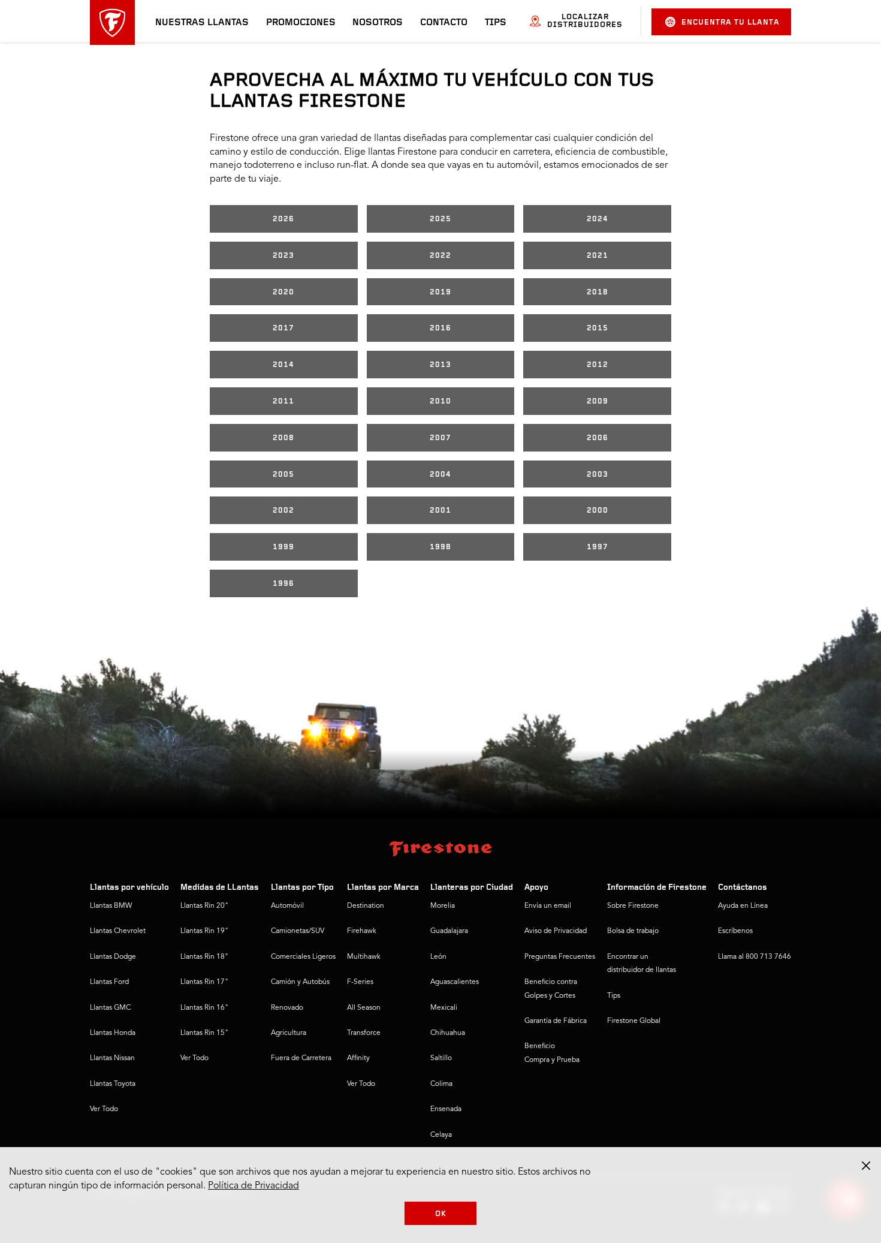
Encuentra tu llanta (730, 22)
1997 (597, 547)
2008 (283, 438)
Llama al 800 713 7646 (754, 957)
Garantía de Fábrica (555, 1021)
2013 (440, 365)
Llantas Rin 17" (204, 982)
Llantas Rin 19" (204, 931)
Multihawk (364, 957)
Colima (441, 1084)
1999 (283, 547)
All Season (364, 1008)
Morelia (442, 906)
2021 (597, 256)
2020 (283, 292)
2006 (597, 438)
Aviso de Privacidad (555, 931)
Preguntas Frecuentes (559, 957)
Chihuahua (447, 1033)
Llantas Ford (109, 982)
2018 (597, 292)
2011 (283, 401)
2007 (440, 438)
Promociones (301, 23)
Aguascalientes (454, 982)
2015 (597, 328)
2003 (597, 474)
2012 (597, 365)
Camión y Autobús (300, 982)
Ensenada (445, 1109)
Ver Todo (104, 1109)
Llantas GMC (110, 1008)
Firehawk (361, 931)
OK (440, 1214)
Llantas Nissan (112, 1058)
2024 (597, 219)
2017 (283, 328)
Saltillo (441, 1058)
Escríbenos (735, 931)
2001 (440, 510)
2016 (440, 328)
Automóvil (287, 906)
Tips (495, 23)
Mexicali (443, 1008)
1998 (440, 547)
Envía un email (547, 906)
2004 (440, 474)
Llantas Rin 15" (204, 1033)
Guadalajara (449, 931)
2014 (283, 365)
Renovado (287, 1008)
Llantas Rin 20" (204, 906)
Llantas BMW (111, 906)
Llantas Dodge (113, 957)
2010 (440, 401)
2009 (597, 401)
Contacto (443, 23)
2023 (283, 256)
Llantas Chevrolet (118, 931)
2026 (283, 219)
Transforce (364, 1033)
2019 (440, 292)
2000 (597, 510)
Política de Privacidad (253, 1186)
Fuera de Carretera (301, 1058)
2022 (440, 256)
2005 (283, 474)
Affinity (358, 1058)
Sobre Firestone (633, 906)
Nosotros (377, 23)
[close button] (866, 1166)
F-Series (360, 982)
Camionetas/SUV (297, 931)
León (438, 957)
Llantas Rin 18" (204, 957)
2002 (283, 510)
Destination (365, 906)
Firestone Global (633, 1021)
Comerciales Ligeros (303, 957)
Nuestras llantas (202, 23)
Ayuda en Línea (743, 906)
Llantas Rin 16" (204, 1008)
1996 (283, 584)
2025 (440, 219)
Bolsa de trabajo (633, 931)
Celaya (441, 1135)
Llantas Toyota (112, 1084)
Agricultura (288, 1033)
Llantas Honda (112, 1033)
